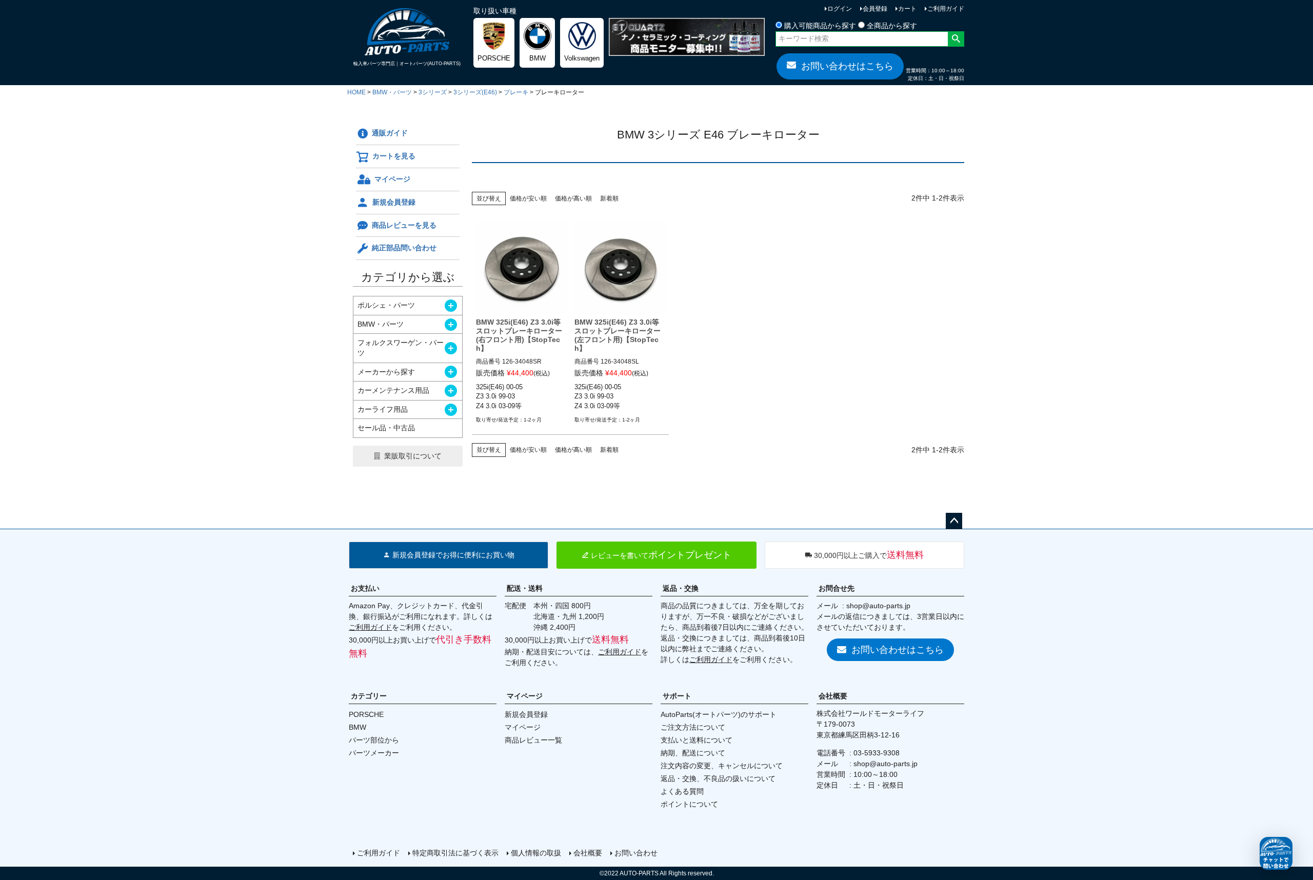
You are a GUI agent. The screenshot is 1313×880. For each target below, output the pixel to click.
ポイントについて (689, 804)
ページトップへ (954, 521)
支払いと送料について (696, 740)
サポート (677, 696)
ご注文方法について (693, 727)
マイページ (392, 179)
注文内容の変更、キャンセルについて (722, 766)
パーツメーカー (374, 753)
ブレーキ (516, 92)
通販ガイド (390, 133)
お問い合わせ (636, 853)
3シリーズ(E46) (475, 92)
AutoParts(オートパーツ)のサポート (719, 714)
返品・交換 (681, 588)
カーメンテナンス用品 (393, 390)
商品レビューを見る (404, 225)
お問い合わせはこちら (847, 66)
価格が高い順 (573, 198)
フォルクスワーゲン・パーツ (400, 347)
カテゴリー (369, 696)
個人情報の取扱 (536, 853)
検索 (956, 39)
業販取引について (413, 456)
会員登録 (875, 8)
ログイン (839, 8)
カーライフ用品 (382, 409)
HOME (356, 92)
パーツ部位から (374, 740)
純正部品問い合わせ (404, 248)
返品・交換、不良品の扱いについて (718, 778)
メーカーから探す (386, 372)
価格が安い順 (528, 198)
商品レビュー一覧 (533, 740)
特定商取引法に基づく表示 (455, 853)
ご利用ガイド (945, 8)
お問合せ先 (836, 588)
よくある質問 (682, 791)
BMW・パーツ (392, 92)
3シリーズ (433, 92)
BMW (357, 727)
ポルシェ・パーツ (386, 305)
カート (907, 8)
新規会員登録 (393, 202)
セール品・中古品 (386, 428)
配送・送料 (525, 588)
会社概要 (833, 696)
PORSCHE (366, 714)
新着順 (609, 198)
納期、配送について (693, 753)
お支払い (365, 588)
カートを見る (393, 156)
